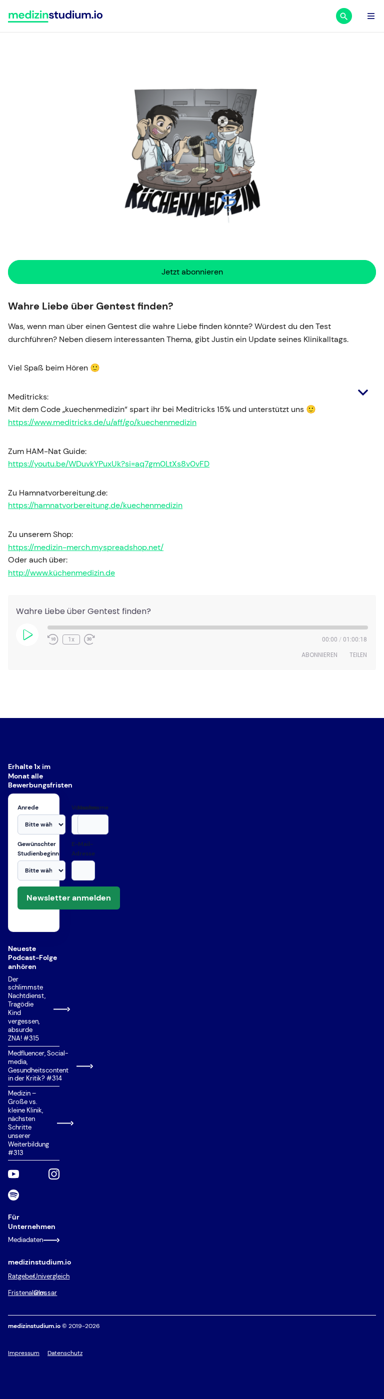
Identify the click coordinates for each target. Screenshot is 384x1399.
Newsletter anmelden (68, 897)
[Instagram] (54, 1174)
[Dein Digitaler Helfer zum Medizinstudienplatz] (55, 16)
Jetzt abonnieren (192, 271)
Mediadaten (25, 1240)
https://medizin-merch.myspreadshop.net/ (86, 547)
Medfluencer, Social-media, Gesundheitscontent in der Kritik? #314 (34, 1066)
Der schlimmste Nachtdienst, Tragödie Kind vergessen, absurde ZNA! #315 (27, 1009)
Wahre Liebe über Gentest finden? (91, 306)
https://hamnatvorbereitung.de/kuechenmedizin (95, 505)
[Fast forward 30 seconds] (89, 639)
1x (71, 639)
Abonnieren (320, 654)
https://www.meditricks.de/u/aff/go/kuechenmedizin (102, 422)
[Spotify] (13, 1195)
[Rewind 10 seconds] (53, 639)
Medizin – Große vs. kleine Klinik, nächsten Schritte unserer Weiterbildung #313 (28, 1123)
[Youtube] (13, 1174)
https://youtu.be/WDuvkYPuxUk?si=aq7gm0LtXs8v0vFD (109, 463)
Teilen (358, 654)
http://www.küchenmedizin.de (61, 573)
